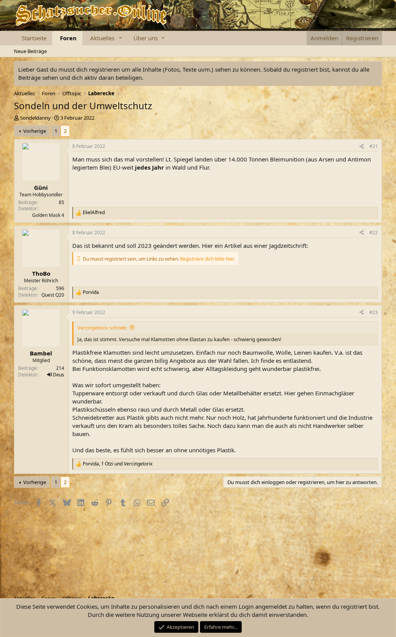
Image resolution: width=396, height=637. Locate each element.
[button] (120, 38)
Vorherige (34, 130)
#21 (373, 146)
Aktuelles (102, 38)
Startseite (34, 38)
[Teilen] (362, 146)
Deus (58, 374)
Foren (68, 38)
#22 (373, 232)
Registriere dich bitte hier (207, 259)
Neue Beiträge (30, 51)
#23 (373, 312)
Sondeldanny (35, 117)
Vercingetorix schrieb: (102, 327)
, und (117, 464)
